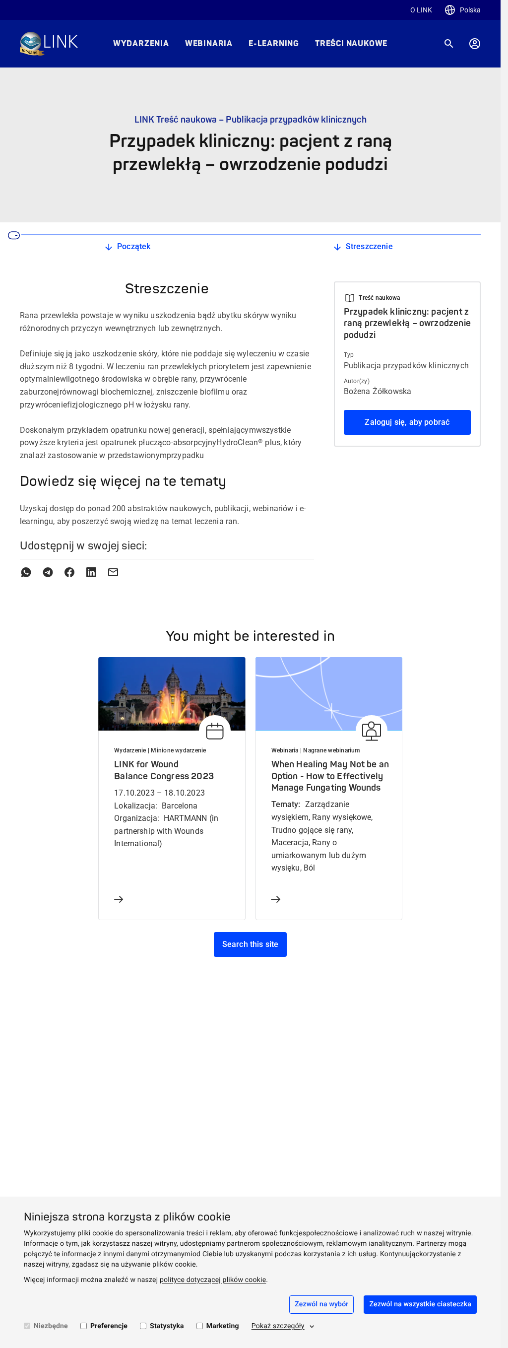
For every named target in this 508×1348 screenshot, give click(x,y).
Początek (133, 246)
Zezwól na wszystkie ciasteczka (420, 1304)
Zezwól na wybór (321, 1304)
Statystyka (167, 1326)
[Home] (49, 44)
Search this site (250, 944)
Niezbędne (51, 1326)
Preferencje (108, 1326)
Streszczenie (369, 246)
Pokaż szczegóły (278, 1326)
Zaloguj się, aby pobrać (407, 422)
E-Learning (274, 44)
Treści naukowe (351, 44)
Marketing (222, 1326)
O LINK (421, 10)
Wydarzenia (141, 44)
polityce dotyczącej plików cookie (213, 1280)
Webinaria (209, 44)
